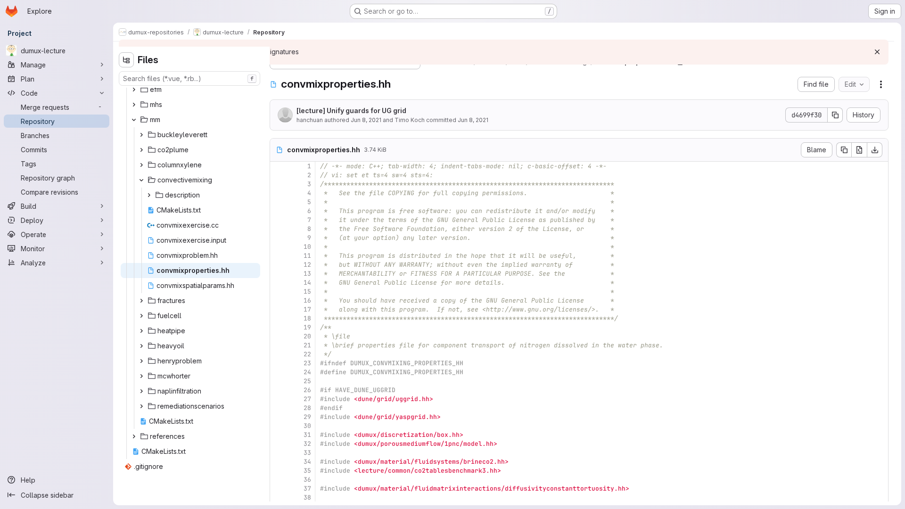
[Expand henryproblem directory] (141, 361)
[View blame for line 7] (278, 219)
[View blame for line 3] (278, 184)
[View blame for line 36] (278, 479)
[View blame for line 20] (278, 336)
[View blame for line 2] (278, 175)
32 (307, 444)
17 (307, 309)
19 (307, 327)
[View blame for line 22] (278, 354)
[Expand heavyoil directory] (141, 346)
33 (307, 453)
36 (307, 480)
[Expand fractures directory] (141, 300)
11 (307, 256)
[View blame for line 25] (278, 381)
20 (307, 336)
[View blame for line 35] (278, 470)
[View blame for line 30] (278, 425)
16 (307, 300)
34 (307, 462)
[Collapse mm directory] (134, 119)
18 (307, 318)
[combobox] (189, 78)
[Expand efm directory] (134, 89)
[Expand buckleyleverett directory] (141, 134)
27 (307, 399)
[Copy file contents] (843, 149)
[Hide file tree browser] (126, 59)
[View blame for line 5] (278, 201)
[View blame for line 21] (278, 345)
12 (307, 265)
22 (307, 354)
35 (307, 471)
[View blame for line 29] (278, 416)
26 (307, 390)
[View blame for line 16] (278, 300)
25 (307, 381)
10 (307, 247)
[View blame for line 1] (278, 166)
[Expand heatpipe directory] (141, 331)
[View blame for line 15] (278, 291)
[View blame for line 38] (278, 497)
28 (307, 408)
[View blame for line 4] (278, 193)
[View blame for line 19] (278, 327)
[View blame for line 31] (278, 434)
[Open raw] (859, 149)
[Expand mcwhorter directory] (141, 376)
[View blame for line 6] (278, 210)
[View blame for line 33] (278, 452)
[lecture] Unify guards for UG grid (351, 111)
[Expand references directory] (134, 436)
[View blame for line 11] (278, 255)
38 (307, 497)
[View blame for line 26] (278, 390)
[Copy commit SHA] (835, 115)
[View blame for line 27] (278, 398)
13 (307, 274)
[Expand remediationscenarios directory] (141, 406)
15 (307, 291)
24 (307, 372)
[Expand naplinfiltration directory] (141, 391)
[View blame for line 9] (278, 237)
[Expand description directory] (149, 195)
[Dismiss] (877, 51)
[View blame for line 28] (278, 407)
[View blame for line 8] (278, 228)
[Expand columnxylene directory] (141, 165)
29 (307, 417)
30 (307, 426)
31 (307, 435)
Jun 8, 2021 (366, 119)
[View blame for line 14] (278, 282)
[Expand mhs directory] (134, 104)
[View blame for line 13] (278, 273)
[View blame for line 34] (278, 461)
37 (307, 488)
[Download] (874, 149)
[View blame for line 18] (278, 318)
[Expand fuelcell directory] (141, 315)
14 (307, 283)
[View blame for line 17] (278, 309)
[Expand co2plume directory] (141, 150)
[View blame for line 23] (278, 363)
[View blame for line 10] (278, 246)
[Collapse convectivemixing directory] (141, 180)
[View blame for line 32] (278, 443)
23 (307, 363)
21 (307, 345)
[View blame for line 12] (278, 264)
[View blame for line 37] (278, 488)
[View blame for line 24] (278, 372)
